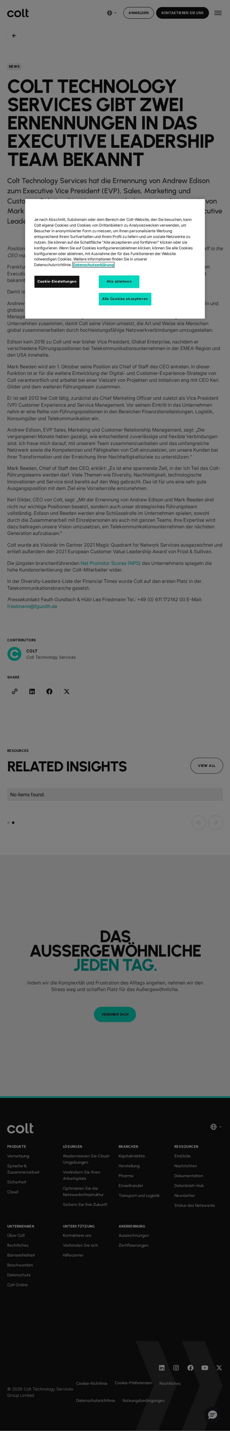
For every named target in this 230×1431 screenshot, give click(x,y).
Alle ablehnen (119, 281)
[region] (115, 259)
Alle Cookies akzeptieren (125, 299)
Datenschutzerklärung (93, 265)
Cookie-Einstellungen (56, 281)
